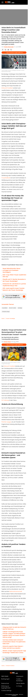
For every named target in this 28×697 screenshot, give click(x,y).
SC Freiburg (5, 400)
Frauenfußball (6, 178)
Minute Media (20, 683)
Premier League (6, 422)
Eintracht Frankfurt (7, 88)
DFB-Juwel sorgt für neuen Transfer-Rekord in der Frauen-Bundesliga (14, 289)
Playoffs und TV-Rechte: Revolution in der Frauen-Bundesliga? (14, 280)
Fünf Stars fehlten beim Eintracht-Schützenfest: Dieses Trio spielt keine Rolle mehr (14, 642)
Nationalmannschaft (15, 591)
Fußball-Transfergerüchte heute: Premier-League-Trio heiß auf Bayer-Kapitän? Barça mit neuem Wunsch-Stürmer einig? (14, 634)
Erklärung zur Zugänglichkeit (5, 687)
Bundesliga (20, 308)
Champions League (5, 311)
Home (3, 318)
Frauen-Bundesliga (10, 318)
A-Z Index (19, 686)
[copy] (11, 50)
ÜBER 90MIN (4, 676)
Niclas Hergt (7, 342)
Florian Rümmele (8, 47)
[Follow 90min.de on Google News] (24, 296)
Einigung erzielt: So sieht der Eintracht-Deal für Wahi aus (14, 628)
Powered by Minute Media (13, 694)
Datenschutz (5, 683)
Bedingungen (5, 679)
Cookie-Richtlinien (19, 680)
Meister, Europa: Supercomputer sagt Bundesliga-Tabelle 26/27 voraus (14, 651)
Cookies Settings (6, 690)
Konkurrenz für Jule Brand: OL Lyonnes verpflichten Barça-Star (14, 285)
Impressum (19, 676)
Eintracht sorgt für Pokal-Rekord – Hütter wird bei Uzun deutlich (13, 647)
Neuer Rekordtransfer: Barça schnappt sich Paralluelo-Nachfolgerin (11, 270)
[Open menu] (2, 2)
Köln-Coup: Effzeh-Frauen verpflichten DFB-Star (14, 276)
